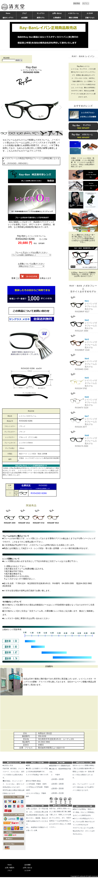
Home (8, 13)
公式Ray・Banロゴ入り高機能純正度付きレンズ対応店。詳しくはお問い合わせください (83, 274)
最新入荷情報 (73, 17)
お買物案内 (57, 17)
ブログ (24, 13)
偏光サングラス (8, 17)
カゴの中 (90, 13)
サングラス (41, 13)
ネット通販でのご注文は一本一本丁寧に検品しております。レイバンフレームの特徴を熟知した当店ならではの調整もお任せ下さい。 (83, 238)
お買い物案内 (9, 868)
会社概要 (24, 17)
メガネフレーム (73, 13)
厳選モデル (41, 17)
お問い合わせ (57, 13)
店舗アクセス (90, 17)
